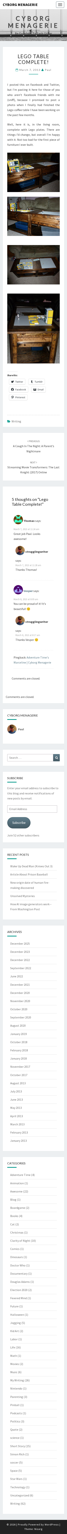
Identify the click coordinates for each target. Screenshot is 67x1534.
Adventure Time (20, 1175)
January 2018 (18, 1058)
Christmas (16, 1232)
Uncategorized (19, 1495)
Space (14, 1470)
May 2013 (16, 1108)
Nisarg (38, 1529)
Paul (48, 69)
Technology (17, 1487)
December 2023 (20, 952)
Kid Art (14, 1331)
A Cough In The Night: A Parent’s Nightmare (33, 446)
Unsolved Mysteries (22, 896)
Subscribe (18, 822)
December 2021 (20, 984)
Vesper (28, 591)
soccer (14, 1462)
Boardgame (17, 1208)
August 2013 (18, 1083)
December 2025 (20, 943)
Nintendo (16, 1388)
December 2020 (20, 993)
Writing (16, 421)
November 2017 (20, 1066)
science (15, 1438)
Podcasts (16, 1413)
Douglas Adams (20, 1282)
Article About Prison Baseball (29, 874)
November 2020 (20, 1001)
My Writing (17, 1380)
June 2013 (16, 1099)
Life (12, 1347)
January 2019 (18, 1034)
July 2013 (16, 1091)
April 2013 (16, 1116)
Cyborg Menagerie (20, 4)
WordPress (52, 1524)
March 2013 (17, 1124)
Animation (17, 1183)
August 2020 (18, 1025)
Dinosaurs (16, 1257)
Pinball (15, 1405)
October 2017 (18, 1075)
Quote (14, 1429)
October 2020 (18, 1009)
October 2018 (18, 1042)
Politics (15, 1421)
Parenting (16, 1397)
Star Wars (16, 1479)
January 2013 (18, 1140)
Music (13, 1372)
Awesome (16, 1191)
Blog (13, 1199)
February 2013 (19, 1132)
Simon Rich (17, 1454)
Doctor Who (17, 1265)
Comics (15, 1249)
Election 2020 (19, 1290)
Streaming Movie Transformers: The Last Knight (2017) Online (33, 467)
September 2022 (20, 968)
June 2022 (16, 976)
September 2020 (20, 1017)
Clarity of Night (20, 1240)
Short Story (17, 1446)
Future (14, 1306)
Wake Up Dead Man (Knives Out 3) (31, 866)
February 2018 (19, 1050)
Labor (14, 1339)
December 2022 (20, 960)
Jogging (15, 1323)
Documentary (19, 1273)
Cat (12, 1224)
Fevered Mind (18, 1298)
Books (14, 1216)
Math (13, 1356)
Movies (14, 1364)
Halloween (17, 1314)
